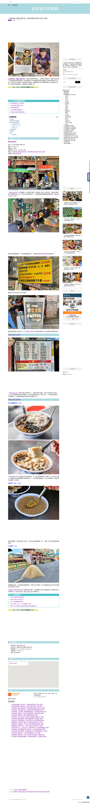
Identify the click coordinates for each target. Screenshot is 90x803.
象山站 (66, 124)
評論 (11, 133)
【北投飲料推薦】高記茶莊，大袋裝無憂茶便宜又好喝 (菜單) (27, 704)
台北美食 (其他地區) (68, 131)
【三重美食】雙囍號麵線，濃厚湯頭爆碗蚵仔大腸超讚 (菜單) (27, 718)
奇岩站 (66, 96)
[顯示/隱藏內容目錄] (56, 117)
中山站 (66, 113)
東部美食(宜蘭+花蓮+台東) (70, 138)
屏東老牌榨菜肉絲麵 (44, 253)
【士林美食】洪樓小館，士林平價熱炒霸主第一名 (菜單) (25, 733)
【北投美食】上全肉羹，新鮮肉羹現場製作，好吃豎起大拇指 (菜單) (28, 711)
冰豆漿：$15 (15, 127)
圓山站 (66, 109)
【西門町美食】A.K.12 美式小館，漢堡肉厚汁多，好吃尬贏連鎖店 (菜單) (30, 727)
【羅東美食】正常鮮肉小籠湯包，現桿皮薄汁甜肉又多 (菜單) (27, 722)
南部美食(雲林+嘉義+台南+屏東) (71, 137)
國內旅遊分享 (67, 141)
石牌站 (66, 105)
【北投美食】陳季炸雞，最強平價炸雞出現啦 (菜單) (24, 715)
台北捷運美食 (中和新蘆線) (70, 128)
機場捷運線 (66, 91)
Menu (10, 1)
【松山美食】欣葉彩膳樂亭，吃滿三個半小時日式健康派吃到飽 (27, 720)
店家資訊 (12, 119)
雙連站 (66, 112)
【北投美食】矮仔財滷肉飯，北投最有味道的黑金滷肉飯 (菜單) (27, 710)
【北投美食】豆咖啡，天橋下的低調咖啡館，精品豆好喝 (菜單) (27, 713)
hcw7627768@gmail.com (68, 71)
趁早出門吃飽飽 (45, 9)
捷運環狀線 (66, 93)
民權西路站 (67, 110)
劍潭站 (66, 107)
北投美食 (10, 79)
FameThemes (80, 799)
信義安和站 (67, 121)
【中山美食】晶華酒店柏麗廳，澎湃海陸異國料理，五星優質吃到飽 (28, 736)
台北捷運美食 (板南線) (69, 125)
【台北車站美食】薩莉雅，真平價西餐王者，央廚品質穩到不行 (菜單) (29, 731)
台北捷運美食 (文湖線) (69, 130)
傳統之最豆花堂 (12, 141)
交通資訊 (12, 131)
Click (88, 177)
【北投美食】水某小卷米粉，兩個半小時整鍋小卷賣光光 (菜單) (27, 717)
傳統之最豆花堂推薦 (14, 122)
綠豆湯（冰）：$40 (16, 125)
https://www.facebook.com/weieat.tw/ (70, 74)
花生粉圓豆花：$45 (16, 124)
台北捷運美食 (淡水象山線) (70, 94)
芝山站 (66, 99)
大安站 (66, 119)
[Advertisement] (33, 32)
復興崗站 (67, 102)
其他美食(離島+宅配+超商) (70, 140)
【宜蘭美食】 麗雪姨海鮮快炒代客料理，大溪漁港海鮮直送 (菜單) (28, 729)
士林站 (66, 106)
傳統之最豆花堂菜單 (14, 120)
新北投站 (67, 103)
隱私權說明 (15, 5)
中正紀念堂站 (68, 116)
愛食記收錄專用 (22, 789)
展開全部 (65, 90)
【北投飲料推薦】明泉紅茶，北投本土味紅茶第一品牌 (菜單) (27, 706)
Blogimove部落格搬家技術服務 (83, 802)
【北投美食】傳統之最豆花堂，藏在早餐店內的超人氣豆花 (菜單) (28, 151)
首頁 (9, 5)
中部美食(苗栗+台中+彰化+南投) (71, 136)
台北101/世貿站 (68, 122)
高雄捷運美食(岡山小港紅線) (70, 133)
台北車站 (67, 115)
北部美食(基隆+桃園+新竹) (70, 134)
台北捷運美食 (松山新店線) (70, 127)
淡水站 (66, 100)
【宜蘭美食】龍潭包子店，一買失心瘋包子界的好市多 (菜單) (27, 725)
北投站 (10, 20)
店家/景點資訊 (13, 129)
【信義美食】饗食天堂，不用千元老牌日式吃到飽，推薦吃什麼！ (28, 734)
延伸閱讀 (14, 134)
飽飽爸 (14, 20)
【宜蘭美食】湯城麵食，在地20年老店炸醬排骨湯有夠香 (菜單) (27, 724)
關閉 (68, 90)
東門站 (66, 118)
